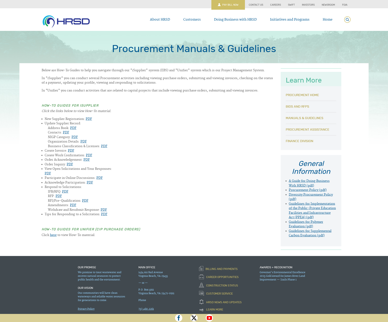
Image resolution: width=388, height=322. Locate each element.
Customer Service (219, 294)
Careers (275, 5)
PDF (89, 119)
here (53, 235)
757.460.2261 (146, 308)
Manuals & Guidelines (304, 118)
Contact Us (256, 5)
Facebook (178, 318)
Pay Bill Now (230, 5)
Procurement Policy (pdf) (308, 190)
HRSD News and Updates (224, 302)
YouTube (209, 318)
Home (327, 19)
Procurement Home (302, 95)
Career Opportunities (222, 277)
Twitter (194, 318)
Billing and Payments (221, 268)
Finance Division (299, 141)
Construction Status (222, 285)
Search (347, 19)
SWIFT (291, 5)
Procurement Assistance (307, 129)
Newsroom (328, 5)
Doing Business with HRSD (235, 20)
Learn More (214, 309)
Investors (308, 5)
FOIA (344, 5)
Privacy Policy (86, 308)
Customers (192, 20)
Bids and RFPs (297, 106)
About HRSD (160, 20)
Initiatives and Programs (289, 20)
